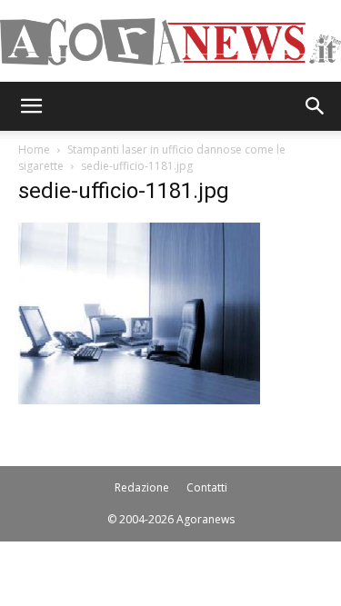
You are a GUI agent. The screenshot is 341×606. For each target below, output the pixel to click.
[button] (31, 106)
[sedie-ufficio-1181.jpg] (139, 399)
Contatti (206, 487)
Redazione (142, 487)
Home (34, 149)
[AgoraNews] (170, 41)
